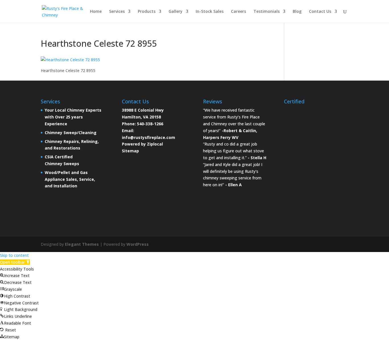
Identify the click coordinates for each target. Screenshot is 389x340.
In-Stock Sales (210, 11)
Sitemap (130, 150)
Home (96, 11)
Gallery (176, 11)
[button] (15, 262)
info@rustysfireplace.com (148, 137)
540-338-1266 (150, 123)
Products (146, 11)
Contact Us (320, 11)
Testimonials (266, 11)
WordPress (137, 244)
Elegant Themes (82, 244)
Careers (238, 11)
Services (117, 11)
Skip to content (14, 255)
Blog (297, 11)
